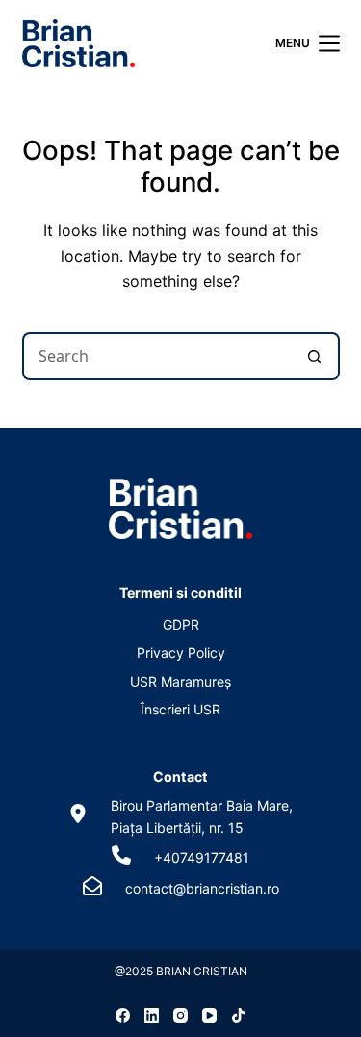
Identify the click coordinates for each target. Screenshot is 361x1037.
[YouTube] (209, 1015)
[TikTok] (238, 1015)
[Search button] (316, 356)
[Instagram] (180, 1015)
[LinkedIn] (151, 1015)
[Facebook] (123, 1015)
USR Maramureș (180, 681)
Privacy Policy (181, 652)
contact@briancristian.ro (202, 888)
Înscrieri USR (180, 709)
